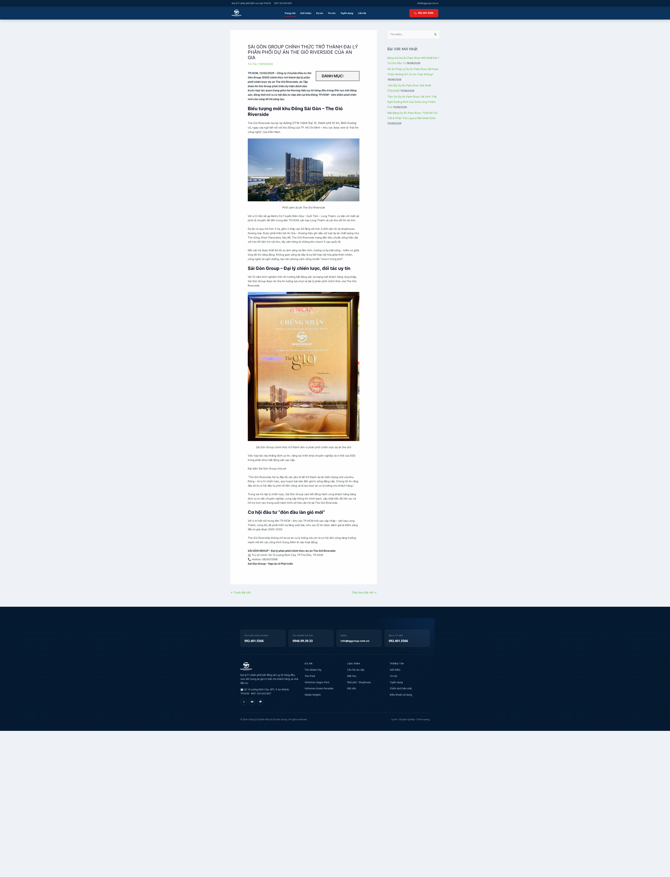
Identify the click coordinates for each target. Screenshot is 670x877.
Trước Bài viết (241, 592)
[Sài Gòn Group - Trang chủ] (236, 13)
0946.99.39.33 (303, 641)
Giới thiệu (305, 13)
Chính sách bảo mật (401, 688)
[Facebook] (243, 701)
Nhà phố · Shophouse (359, 682)
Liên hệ (362, 13)
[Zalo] (260, 701)
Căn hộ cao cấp (355, 669)
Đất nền (351, 688)
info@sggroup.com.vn (427, 3)
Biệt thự (351, 676)
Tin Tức (252, 64)
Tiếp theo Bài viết (364, 592)
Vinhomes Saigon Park (317, 682)
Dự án (319, 13)
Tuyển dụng (347, 13)
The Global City (313, 669)
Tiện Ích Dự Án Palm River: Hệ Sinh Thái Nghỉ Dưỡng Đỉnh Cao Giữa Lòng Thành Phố (412, 102)
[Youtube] (252, 701)
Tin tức (332, 13)
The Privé (310, 676)
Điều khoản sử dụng (401, 694)
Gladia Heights (313, 694)
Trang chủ (290, 13)
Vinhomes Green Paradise (319, 688)
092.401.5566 (425, 12)
